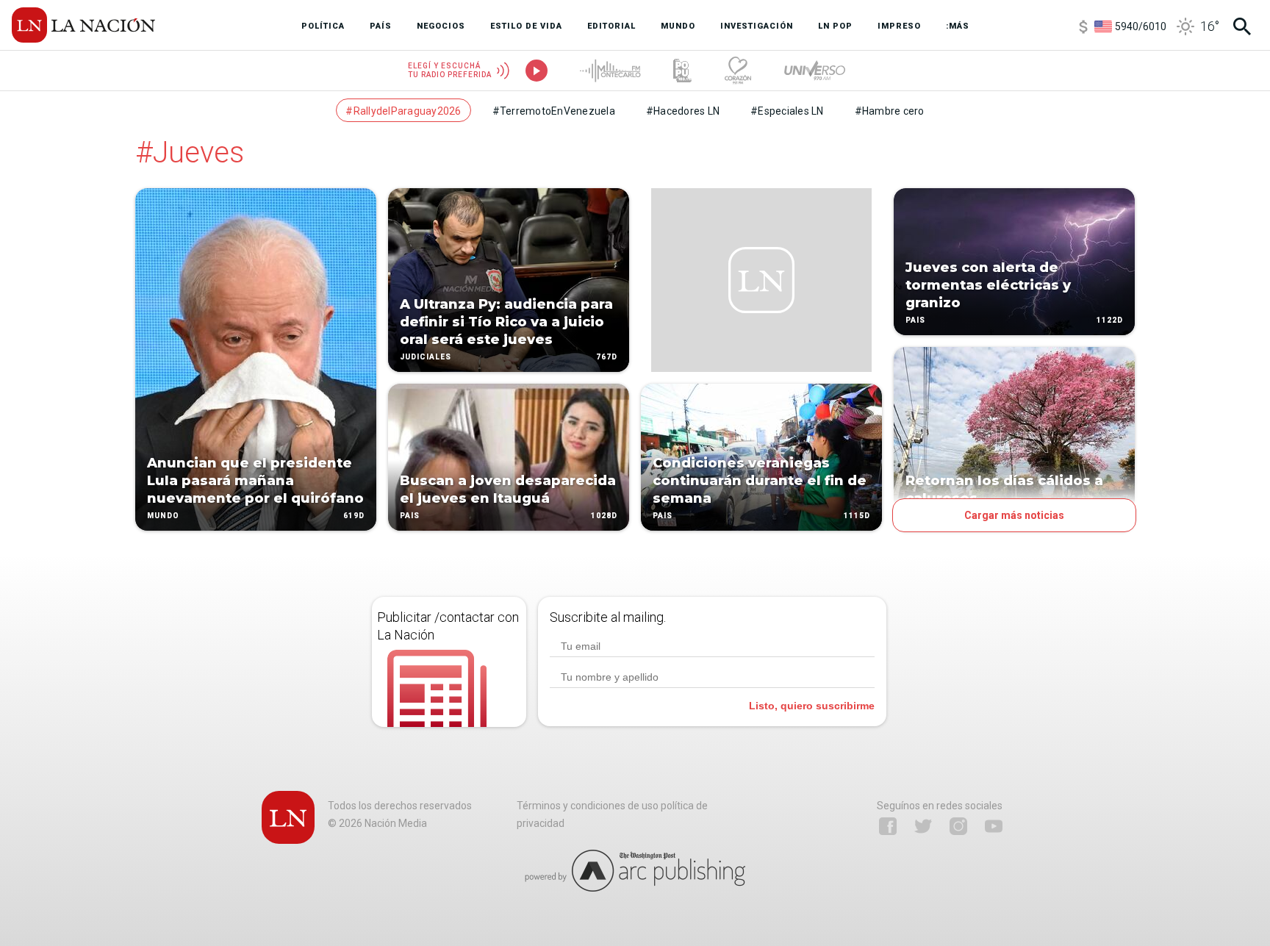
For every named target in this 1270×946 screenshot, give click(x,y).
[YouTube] (993, 826)
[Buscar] (1242, 26)
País (410, 516)
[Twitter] (923, 826)
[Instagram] (958, 826)
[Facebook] (888, 826)
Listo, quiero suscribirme (812, 706)
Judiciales (425, 357)
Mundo (163, 516)
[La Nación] (83, 25)
